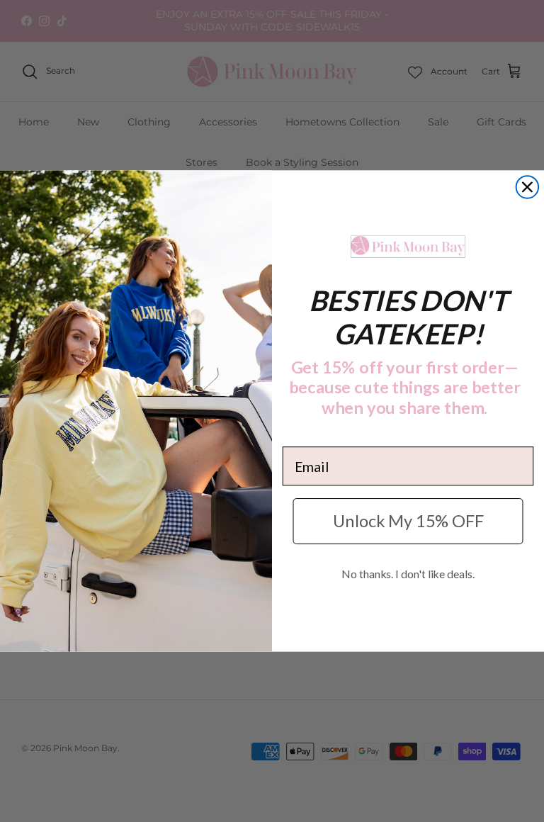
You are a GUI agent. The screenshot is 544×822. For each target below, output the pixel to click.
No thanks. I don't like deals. (407, 574)
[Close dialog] (527, 187)
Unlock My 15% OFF (408, 521)
